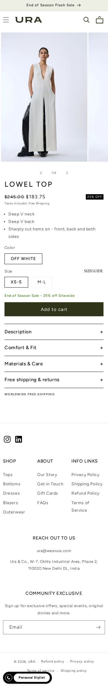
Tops (8, 474)
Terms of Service (80, 506)
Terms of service (41, 671)
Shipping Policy (87, 484)
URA (31, 662)
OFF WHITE (23, 258)
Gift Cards (47, 493)
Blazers (10, 502)
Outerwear (14, 512)
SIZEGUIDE (93, 271)
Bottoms (11, 484)
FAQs (42, 502)
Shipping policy (74, 671)
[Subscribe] (98, 627)
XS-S (16, 282)
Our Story (47, 474)
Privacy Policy (85, 474)
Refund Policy (85, 493)
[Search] (86, 20)
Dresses (11, 493)
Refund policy (52, 661)
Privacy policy (82, 661)
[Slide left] (40, 173)
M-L (42, 282)
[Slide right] (67, 173)
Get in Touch (50, 484)
